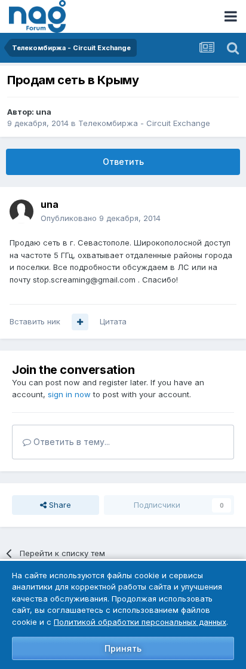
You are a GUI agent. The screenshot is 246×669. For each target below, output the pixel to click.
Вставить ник (35, 321)
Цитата (113, 321)
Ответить (123, 161)
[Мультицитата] (80, 322)
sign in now (69, 394)
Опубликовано (101, 218)
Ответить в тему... (70, 442)
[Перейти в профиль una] (21, 211)
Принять (123, 648)
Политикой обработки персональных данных (140, 622)
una (43, 111)
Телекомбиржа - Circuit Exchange (144, 123)
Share (59, 505)
